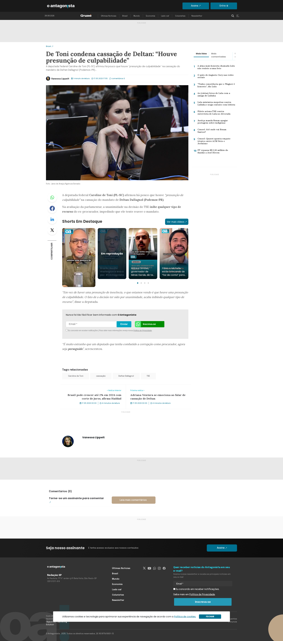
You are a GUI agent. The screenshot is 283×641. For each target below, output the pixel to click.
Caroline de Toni (75, 376)
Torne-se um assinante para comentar (76, 498)
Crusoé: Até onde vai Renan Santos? (216, 130)
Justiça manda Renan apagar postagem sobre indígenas (212, 122)
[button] (137, 283)
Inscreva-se (149, 324)
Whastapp (52, 197)
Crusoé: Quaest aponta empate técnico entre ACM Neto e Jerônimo (215, 141)
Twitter (52, 230)
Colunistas (180, 16)
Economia (150, 16)
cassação (101, 376)
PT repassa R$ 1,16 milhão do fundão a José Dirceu (216, 152)
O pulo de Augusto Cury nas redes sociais (215, 77)
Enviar (124, 324)
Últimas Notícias (108, 16)
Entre (223, 6)
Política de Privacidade (142, 331)
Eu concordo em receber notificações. (197, 589)
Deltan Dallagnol (126, 376)
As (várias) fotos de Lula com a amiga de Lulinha (216, 95)
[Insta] (159, 568)
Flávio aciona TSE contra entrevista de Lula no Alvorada (215, 113)
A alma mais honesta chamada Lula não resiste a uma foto (215, 68)
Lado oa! (165, 16)
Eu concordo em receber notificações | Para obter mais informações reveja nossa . (92, 331)
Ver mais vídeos (175, 221)
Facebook (52, 208)
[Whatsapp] (154, 568)
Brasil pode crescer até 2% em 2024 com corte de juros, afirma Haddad (91, 388)
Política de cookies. (185, 616)
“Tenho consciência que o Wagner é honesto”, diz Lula (215, 86)
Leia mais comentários (133, 500)
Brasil (124, 16)
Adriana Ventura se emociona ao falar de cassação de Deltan (156, 388)
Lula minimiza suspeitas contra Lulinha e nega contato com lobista (215, 104)
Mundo (137, 16)
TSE (148, 376)
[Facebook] (164, 568)
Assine (194, 6)
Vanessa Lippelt (60, 79)
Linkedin (52, 219)
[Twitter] (144, 568)
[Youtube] (149, 568)
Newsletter (196, 16)
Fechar (210, 616)
